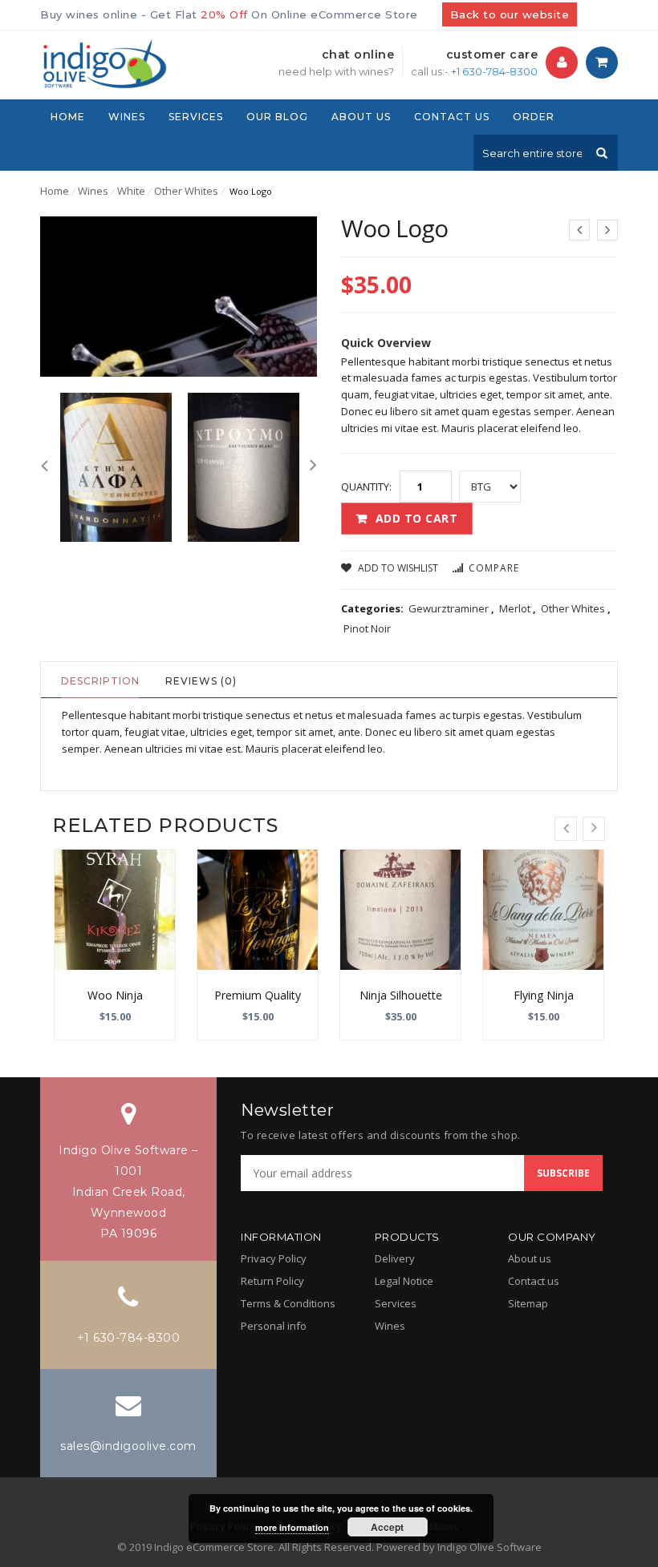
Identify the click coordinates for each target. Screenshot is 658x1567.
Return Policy (272, 1281)
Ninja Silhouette (400, 995)
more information (292, 1527)
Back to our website (510, 14)
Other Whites (186, 191)
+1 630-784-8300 (494, 71)
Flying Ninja (544, 995)
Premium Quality (257, 995)
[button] (562, 62)
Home (54, 191)
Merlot (514, 608)
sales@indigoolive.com (128, 1446)
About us (529, 1258)
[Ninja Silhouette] (400, 910)
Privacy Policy (274, 1258)
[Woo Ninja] (115, 910)
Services (395, 1303)
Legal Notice (404, 1281)
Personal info (274, 1326)
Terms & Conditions (288, 1303)
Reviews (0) (201, 681)
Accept (387, 1527)
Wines (93, 191)
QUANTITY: (366, 486)
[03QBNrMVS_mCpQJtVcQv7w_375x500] (116, 467)
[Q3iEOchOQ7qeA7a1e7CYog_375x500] (243, 467)
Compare (494, 568)
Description (100, 681)
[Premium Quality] (257, 910)
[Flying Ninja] (543, 910)
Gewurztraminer (448, 608)
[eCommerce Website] (103, 62)
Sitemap (528, 1303)
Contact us (533, 1281)
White (131, 191)
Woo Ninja (115, 995)
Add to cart (417, 518)
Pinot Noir (367, 628)
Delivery (395, 1258)
